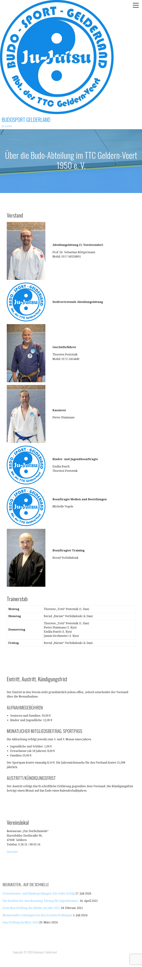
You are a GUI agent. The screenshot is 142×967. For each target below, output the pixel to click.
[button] (137, 5)
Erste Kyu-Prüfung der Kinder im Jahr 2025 (31, 908)
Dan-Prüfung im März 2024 (20, 922)
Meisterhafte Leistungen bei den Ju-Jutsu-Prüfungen (37, 915)
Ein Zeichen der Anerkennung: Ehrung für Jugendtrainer (41, 900)
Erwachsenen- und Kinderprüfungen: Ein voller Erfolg (39, 893)
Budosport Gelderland (26, 119)
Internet (12, 851)
